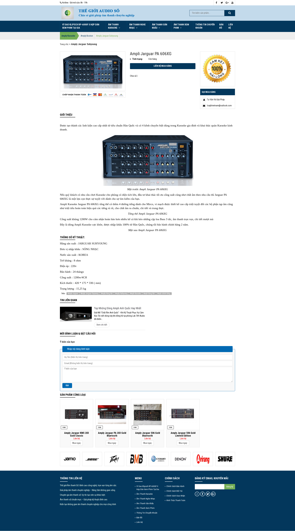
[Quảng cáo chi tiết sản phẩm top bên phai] (217, 68)
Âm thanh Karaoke (113, 26)
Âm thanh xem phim (181, 26)
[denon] (180, 459)
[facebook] (216, 3)
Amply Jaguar (73, 293)
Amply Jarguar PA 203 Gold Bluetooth (112, 434)
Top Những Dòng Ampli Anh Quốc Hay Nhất (117, 308)
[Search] (229, 13)
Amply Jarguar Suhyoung (107, 36)
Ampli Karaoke (135, 293)
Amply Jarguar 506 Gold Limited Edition (183, 434)
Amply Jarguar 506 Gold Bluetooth (147, 434)
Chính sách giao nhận (175, 495)
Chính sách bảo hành (175, 486)
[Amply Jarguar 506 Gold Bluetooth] (147, 414)
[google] (227, 3)
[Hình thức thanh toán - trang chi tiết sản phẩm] (92, 94)
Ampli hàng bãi (149, 293)
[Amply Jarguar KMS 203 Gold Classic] (76, 414)
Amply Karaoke (68, 36)
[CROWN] (158, 459)
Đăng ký (229, 486)
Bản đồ (221, 26)
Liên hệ (230, 26)
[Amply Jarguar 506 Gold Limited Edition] (183, 414)
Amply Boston (87, 36)
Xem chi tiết (101, 324)
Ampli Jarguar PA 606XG (150, 53)
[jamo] (69, 459)
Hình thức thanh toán (175, 500)
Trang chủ (64, 44)
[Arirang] (202, 459)
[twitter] (222, 3)
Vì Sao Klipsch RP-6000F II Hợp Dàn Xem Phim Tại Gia (80, 26)
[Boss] (92, 459)
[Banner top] (131, 13)
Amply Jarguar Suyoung (89, 293)
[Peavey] (114, 459)
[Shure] (225, 459)
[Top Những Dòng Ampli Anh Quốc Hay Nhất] (76, 314)
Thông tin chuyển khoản (205, 26)
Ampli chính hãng (163, 293)
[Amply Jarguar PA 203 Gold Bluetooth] (112, 414)
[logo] (67, 13)
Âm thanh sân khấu (159, 26)
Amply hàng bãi (107, 293)
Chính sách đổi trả (174, 491)
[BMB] (136, 459)
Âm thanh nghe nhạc (137, 26)
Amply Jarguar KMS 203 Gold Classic (76, 434)
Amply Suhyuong (121, 293)
